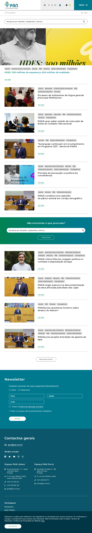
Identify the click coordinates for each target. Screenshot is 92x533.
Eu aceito (13, 526)
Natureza (50, 255)
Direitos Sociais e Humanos (21, 69)
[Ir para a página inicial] (11, 5)
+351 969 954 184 (13, 485)
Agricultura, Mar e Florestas (54, 166)
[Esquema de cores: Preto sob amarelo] (70, 5)
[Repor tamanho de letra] (52, 5)
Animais (41, 140)
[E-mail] (26, 402)
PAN (40, 69)
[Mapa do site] (45, 5)
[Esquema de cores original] (60, 5)
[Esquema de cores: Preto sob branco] (63, 5)
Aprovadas (48, 88)
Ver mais (7, 79)
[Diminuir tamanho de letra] (49, 5)
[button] (83, 5)
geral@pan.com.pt (15, 445)
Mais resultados (46, 359)
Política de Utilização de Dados (31, 407)
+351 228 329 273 (43, 480)
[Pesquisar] (83, 21)
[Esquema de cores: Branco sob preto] (66, 5)
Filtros (86, 13)
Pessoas (46, 69)
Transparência (72, 69)
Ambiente (41, 255)
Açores (7, 69)
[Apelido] (64, 396)
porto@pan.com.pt (43, 483)
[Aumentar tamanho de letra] (55, 5)
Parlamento (8, 507)
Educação (57, 114)
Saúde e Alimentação (58, 69)
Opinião (34, 69)
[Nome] (28, 396)
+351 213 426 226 (13, 482)
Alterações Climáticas (72, 252)
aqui (43, 521)
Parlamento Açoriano (45, 92)
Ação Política (9, 510)
